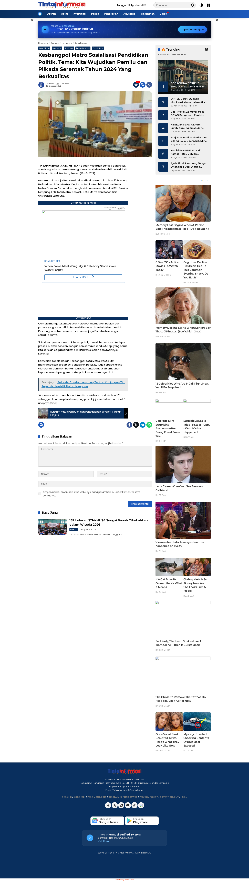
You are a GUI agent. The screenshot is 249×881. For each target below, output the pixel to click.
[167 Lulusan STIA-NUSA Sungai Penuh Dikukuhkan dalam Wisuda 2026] (52, 527)
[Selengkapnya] (206, 49)
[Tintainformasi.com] (62, 5)
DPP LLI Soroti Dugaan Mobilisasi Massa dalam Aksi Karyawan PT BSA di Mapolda (189, 100)
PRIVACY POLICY (148, 797)
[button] (192, 5)
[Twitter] (136, 425)
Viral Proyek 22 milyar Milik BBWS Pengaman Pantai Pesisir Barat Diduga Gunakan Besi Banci (187, 113)
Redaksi (50, 84)
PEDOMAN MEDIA (96, 797)
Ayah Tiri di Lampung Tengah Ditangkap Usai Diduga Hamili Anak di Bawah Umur (189, 165)
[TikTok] (134, 807)
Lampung (57, 48)
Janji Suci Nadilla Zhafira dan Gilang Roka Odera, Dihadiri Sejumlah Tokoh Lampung (189, 139)
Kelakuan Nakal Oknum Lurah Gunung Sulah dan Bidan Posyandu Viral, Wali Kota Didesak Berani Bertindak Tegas (187, 126)
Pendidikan (98, 48)
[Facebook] (129, 425)
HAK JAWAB (130, 797)
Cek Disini (103, 841)
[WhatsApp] (149, 425)
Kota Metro (44, 48)
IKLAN (184, 797)
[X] (115, 807)
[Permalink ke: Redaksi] (42, 85)
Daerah (73, 529)
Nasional (69, 48)
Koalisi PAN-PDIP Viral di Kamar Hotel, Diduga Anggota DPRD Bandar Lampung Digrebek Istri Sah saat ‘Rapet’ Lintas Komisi (188, 152)
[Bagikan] (149, 85)
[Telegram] (143, 425)
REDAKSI (67, 797)
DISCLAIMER (115, 797)
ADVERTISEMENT (169, 797)
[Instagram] (121, 807)
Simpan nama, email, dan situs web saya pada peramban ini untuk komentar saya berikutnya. (91, 493)
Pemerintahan (83, 48)
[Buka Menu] (209, 5)
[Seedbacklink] (141, 805)
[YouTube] (128, 807)
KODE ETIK (79, 797)
